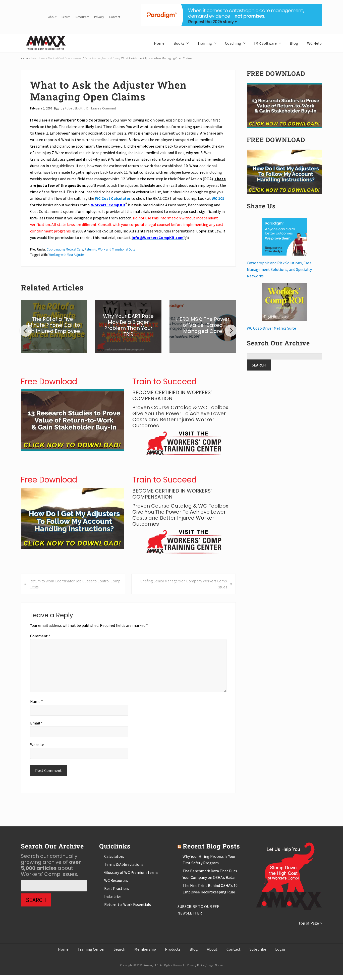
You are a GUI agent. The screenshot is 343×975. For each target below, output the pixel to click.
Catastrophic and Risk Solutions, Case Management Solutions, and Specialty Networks (279, 269)
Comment (40, 635)
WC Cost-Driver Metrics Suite (271, 328)
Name (36, 701)
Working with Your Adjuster (66, 255)
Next (231, 331)
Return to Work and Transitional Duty (110, 249)
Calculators (114, 856)
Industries (113, 896)
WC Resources (116, 880)
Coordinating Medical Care (65, 249)
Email (36, 722)
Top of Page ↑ (310, 923)
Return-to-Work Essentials (127, 904)
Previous (26, 331)
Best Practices (116, 888)
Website (37, 744)
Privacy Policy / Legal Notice (205, 965)
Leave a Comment (103, 108)
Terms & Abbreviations (123, 864)
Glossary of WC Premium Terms (131, 872)
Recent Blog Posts (211, 846)
